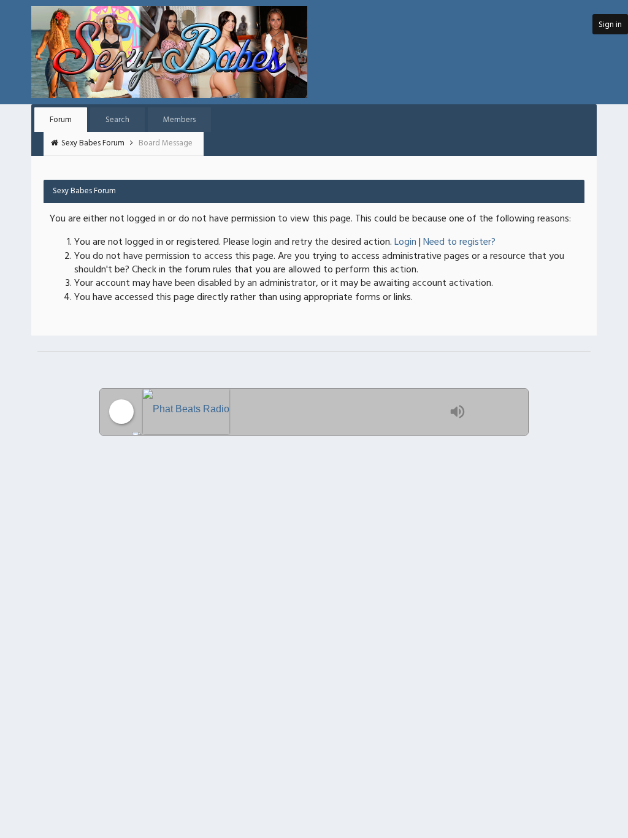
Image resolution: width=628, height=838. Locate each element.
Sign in (610, 24)
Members (179, 119)
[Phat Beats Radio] (293, 412)
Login (405, 242)
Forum (61, 119)
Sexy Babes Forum (93, 143)
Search (117, 119)
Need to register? (459, 242)
